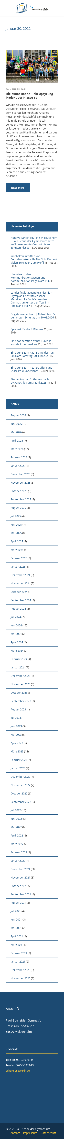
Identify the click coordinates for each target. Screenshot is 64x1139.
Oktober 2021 (19, 886)
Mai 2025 (16, 533)
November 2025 (20, 482)
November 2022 (20, 785)
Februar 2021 (19, 953)
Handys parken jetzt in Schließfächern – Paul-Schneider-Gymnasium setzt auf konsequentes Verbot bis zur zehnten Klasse (34, 242)
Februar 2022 (19, 852)
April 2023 (17, 743)
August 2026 (18, 415)
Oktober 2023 (19, 692)
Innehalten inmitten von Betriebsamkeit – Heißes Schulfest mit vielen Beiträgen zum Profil (34, 259)
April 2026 (17, 440)
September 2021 (21, 894)
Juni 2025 (16, 524)
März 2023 (17, 751)
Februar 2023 (19, 760)
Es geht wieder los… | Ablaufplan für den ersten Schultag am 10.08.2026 (33, 315)
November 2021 (20, 877)
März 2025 (17, 550)
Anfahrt (15, 1133)
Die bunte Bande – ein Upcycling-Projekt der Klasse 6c (30, 96)
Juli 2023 (16, 718)
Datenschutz (48, 1133)
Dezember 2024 (20, 575)
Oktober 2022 (19, 793)
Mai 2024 (16, 634)
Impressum (30, 1133)
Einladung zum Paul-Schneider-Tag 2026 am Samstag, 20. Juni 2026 (32, 354)
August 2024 (18, 608)
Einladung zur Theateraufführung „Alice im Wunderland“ (31, 369)
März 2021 (17, 945)
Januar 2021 (18, 961)
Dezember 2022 (20, 777)
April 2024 (17, 642)
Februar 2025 (19, 558)
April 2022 (17, 835)
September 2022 (21, 802)
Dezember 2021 (20, 869)
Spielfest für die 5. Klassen (27, 329)
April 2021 (17, 936)
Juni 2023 (16, 726)
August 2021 (18, 903)
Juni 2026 (16, 424)
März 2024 (17, 650)
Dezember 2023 (20, 676)
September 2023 (21, 701)
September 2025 (21, 499)
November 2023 (20, 684)
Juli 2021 (16, 911)
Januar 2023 (18, 768)
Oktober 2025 (19, 491)
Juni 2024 (16, 625)
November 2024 (20, 583)
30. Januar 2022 (16, 89)
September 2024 (21, 600)
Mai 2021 (16, 928)
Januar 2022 (18, 861)
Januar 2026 (18, 466)
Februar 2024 (19, 659)
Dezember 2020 (20, 970)
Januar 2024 (18, 667)
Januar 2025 (18, 566)
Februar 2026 (19, 457)
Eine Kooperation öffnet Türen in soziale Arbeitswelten (31, 342)
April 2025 (17, 541)
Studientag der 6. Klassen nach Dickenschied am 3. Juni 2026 (30, 380)
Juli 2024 (16, 617)
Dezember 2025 (20, 474)
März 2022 (17, 844)
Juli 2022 (16, 810)
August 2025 (18, 508)
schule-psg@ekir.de (18, 1070)
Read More (17, 187)
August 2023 (18, 709)
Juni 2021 (16, 919)
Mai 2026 (16, 432)
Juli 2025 (16, 516)
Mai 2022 (16, 827)
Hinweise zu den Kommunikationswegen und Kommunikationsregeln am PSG (30, 278)
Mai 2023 (16, 734)
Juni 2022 (16, 819)
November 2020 (20, 978)
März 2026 (17, 449)
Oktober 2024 (19, 592)
